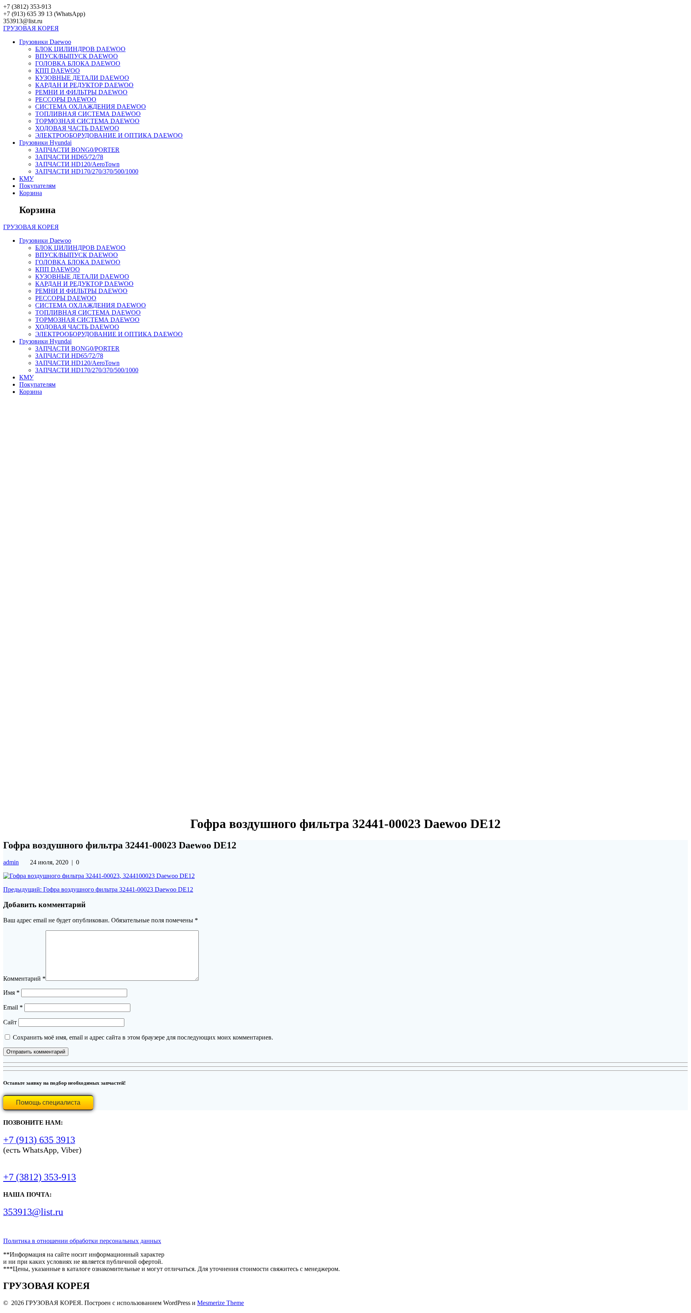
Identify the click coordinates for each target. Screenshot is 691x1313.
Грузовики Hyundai (45, 142)
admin (11, 862)
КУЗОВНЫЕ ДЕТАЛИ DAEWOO (82, 77)
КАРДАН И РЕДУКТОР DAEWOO (84, 85)
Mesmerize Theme (220, 1302)
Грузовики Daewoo (45, 41)
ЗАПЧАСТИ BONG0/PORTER (77, 149)
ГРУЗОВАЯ (31, 28)
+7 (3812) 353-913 (39, 1177)
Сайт (10, 1022)
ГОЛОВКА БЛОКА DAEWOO (77, 63)
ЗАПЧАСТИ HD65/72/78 (69, 157)
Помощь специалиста (48, 1102)
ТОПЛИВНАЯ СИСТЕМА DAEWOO (88, 113)
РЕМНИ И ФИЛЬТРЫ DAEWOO (81, 92)
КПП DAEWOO (57, 70)
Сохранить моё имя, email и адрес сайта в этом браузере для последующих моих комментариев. (143, 1037)
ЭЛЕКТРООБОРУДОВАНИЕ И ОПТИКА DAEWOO (109, 135)
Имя (11, 992)
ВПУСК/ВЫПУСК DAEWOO (76, 56)
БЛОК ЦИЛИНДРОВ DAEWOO (80, 49)
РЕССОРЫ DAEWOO (65, 99)
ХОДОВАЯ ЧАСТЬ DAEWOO (77, 128)
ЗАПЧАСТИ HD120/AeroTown (77, 164)
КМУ (26, 178)
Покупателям (37, 185)
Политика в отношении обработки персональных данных (82, 1240)
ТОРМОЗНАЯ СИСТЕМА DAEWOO (87, 121)
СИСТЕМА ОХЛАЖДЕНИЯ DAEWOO (90, 106)
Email (13, 1007)
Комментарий (24, 978)
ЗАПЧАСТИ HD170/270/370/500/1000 (86, 171)
